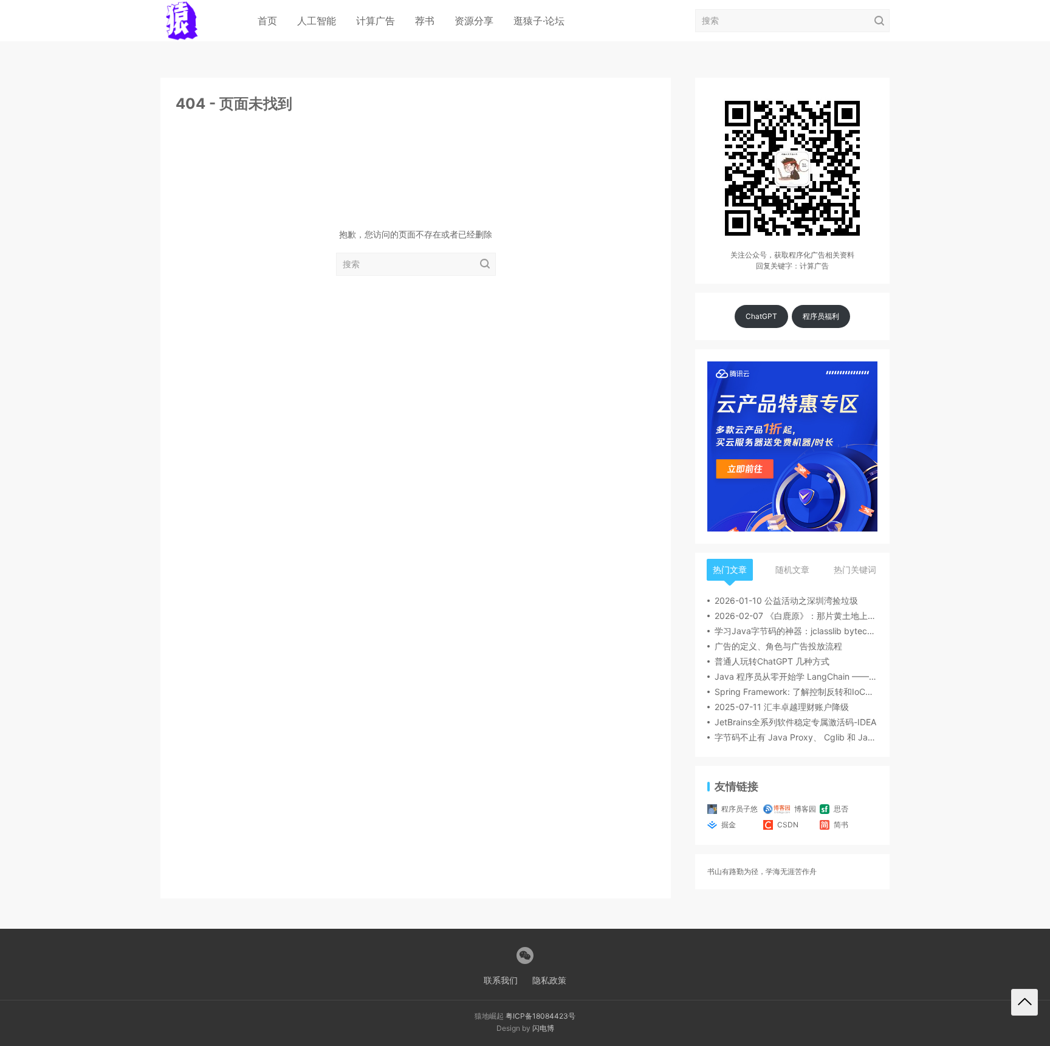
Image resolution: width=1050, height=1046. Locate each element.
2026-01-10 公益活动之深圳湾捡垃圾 (786, 600)
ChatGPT (761, 316)
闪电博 (543, 1028)
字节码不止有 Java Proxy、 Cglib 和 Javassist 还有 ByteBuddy (796, 737)
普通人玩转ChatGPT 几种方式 (772, 661)
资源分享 (474, 21)
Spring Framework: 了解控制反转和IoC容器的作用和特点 (796, 691)
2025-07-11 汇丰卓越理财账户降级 (782, 707)
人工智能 (316, 21)
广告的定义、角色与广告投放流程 (778, 646)
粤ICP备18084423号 (540, 1015)
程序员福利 (821, 316)
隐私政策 (549, 980)
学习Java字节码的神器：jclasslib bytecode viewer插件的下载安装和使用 (796, 631)
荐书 (424, 21)
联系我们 (501, 980)
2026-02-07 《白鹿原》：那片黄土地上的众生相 (796, 615)
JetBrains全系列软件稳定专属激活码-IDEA (795, 722)
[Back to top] (1024, 1002)
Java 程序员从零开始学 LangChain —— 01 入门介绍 (796, 676)
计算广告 (375, 21)
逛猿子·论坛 (538, 21)
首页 (267, 21)
